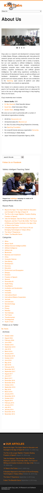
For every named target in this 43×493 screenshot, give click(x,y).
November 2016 (10, 383)
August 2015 (9, 400)
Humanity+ (35, 130)
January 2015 (9, 405)
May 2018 (8, 363)
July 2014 (8, 407)
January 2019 (9, 354)
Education (8, 268)
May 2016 (8, 389)
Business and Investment (13, 255)
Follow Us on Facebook (11, 162)
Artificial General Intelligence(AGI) (15, 246)
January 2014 (9, 409)
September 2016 (10, 387)
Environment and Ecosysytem (14, 270)
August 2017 (9, 374)
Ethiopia (7, 273)
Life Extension (9, 302)
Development (9, 264)
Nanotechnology (10, 304)
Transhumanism (10, 317)
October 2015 (9, 398)
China (6, 257)
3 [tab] (21, 47)
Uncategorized (9, 319)
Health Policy (9, 284)
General (7, 279)
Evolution (7, 275)
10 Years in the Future (12, 225)
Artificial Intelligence (11, 248)
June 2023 (8, 342)
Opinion (7, 306)
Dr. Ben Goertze (9, 104)
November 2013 (10, 414)
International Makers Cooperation (15, 297)
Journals (7, 299)
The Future (8, 315)
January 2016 (9, 394)
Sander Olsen (8, 110)
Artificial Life (8, 250)
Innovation (8, 293)
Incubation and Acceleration (13, 288)
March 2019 (8, 351)
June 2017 (8, 376)
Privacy (7, 308)
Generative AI (9, 281)
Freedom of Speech (11, 277)
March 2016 (8, 392)
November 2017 (10, 369)
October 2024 (9, 336)
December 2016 (10, 380)
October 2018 (9, 358)
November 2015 (10, 396)
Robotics (7, 310)
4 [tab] (23, 47)
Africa (6, 241)
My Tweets (5, 329)
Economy (8, 266)
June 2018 (8, 360)
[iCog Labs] (13, 10)
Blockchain (8, 252)
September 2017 (10, 371)
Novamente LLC (16, 119)
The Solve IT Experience (12, 232)
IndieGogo (13, 198)
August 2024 (9, 338)
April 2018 (8, 365)
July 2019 (8, 349)
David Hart (7, 107)
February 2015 (9, 403)
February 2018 (9, 367)
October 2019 (9, 345)
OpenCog (10, 81)
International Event (11, 295)
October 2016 (9, 385)
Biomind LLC (23, 122)
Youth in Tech (9, 322)
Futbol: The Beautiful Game (13, 234)
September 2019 (10, 347)
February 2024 (9, 340)
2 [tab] (19, 47)
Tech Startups (9, 313)
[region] (21, 37)
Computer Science (10, 259)
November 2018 (10, 356)
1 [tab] (17, 47)
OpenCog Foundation (14, 127)
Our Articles (15, 444)
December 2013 (10, 412)
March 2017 (8, 378)
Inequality (8, 290)
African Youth (9, 244)
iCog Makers (9, 286)
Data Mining (8, 261)
